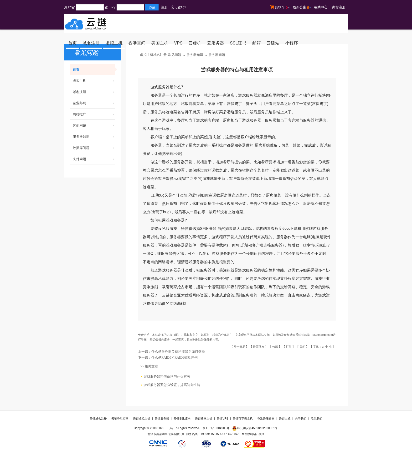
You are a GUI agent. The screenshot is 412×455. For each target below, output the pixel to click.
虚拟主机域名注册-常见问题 (160, 55)
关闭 (302, 346)
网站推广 (79, 114)
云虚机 (194, 43)
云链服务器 (162, 418)
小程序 (291, 43)
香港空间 (136, 43)
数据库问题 (81, 147)
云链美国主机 (203, 418)
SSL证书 (238, 43)
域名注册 (91, 43)
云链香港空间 (120, 418)
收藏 (275, 346)
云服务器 (215, 43)
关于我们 (300, 418)
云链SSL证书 (182, 418)
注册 (164, 7)
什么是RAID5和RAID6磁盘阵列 (174, 357)
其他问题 (79, 125)
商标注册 (338, 7)
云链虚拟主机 (141, 418)
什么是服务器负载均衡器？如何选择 (178, 351)
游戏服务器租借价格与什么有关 (167, 376)
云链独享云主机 (243, 418)
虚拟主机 (114, 43)
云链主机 (284, 418)
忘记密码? (178, 7)
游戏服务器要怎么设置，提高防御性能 (172, 385)
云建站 (273, 43)
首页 (72, 43)
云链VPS (222, 418)
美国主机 (159, 43)
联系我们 (316, 418)
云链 (170, 428)
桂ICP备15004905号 (216, 428)
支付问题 (79, 158)
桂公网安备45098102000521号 (257, 428)
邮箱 (256, 43)
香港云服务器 (265, 418)
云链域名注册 (98, 418)
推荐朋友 (258, 346)
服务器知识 (81, 136)
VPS (178, 43)
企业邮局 (79, 102)
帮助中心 (320, 7)
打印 (289, 346)
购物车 (281, 7)
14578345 (232, 434)
